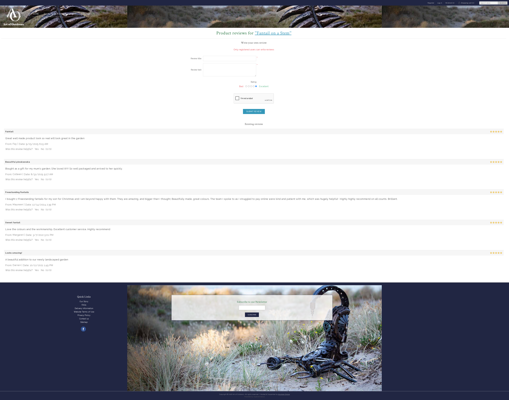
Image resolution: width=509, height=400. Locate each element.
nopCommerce (259, 397)
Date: (22, 144)
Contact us (87, 14)
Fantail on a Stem (273, 33)
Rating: (254, 82)
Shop (46, 14)
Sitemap (84, 322)
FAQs (73, 14)
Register (431, 3)
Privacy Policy (84, 315)
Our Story (60, 14)
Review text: (196, 70)
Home (36, 14)
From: (8, 144)
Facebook (83, 329)
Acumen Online (284, 394)
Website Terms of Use (84, 312)
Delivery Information (84, 308)
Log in (439, 3)
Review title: (196, 58)
